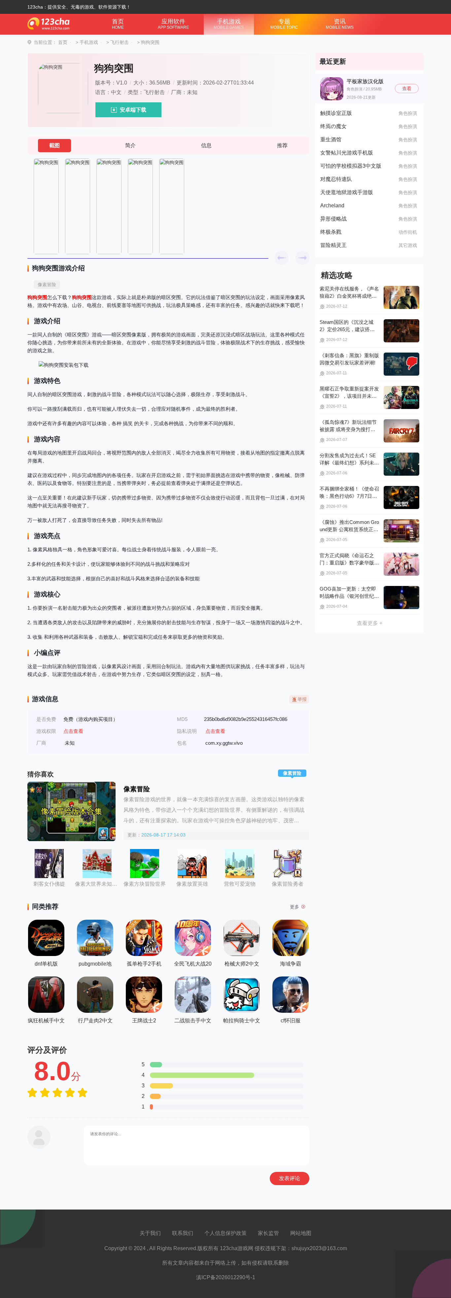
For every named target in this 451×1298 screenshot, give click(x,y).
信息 (206, 145)
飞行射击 (119, 42)
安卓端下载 (133, 110)
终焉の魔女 (333, 126)
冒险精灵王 (333, 245)
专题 (284, 24)
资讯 (340, 24)
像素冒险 (47, 284)
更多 (294, 906)
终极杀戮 (330, 232)
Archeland (332, 205)
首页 (118, 24)
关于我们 (150, 1233)
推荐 (282, 145)
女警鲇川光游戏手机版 (346, 152)
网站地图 (300, 1233)
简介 (130, 145)
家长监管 (268, 1233)
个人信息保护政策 (225, 1233)
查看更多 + (369, 623)
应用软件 (173, 24)
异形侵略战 (333, 219)
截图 (54, 145)
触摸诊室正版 (336, 113)
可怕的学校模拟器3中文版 (350, 166)
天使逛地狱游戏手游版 (346, 192)
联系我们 (182, 1233)
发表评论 (289, 1178)
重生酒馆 (330, 139)
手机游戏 (229, 24)
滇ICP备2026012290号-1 (225, 1277)
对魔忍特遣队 (336, 179)
